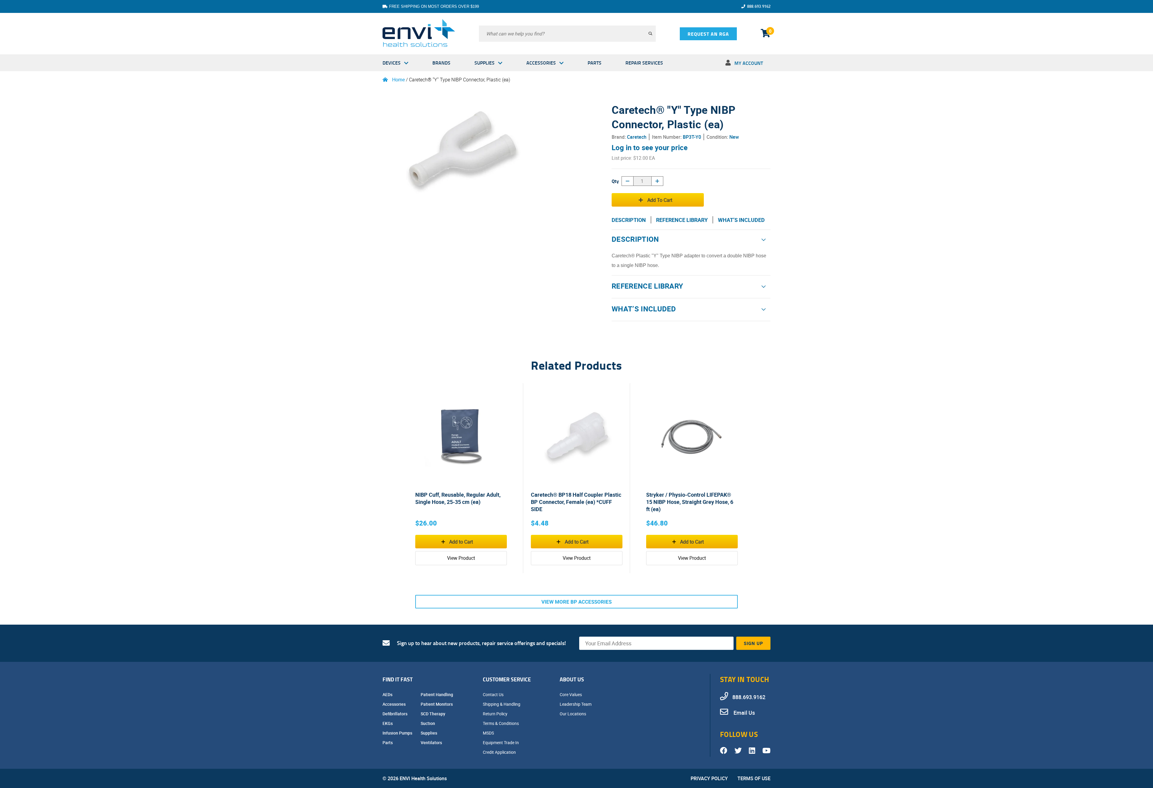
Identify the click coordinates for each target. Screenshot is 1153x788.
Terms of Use (753, 778)
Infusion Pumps (398, 733)
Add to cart (659, 200)
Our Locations (573, 714)
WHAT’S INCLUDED (741, 219)
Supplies (484, 62)
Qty (615, 180)
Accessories (541, 62)
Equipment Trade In (501, 742)
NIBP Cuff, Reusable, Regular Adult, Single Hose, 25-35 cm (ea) (458, 498)
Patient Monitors (437, 704)
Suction (428, 723)
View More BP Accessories (576, 601)
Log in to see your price (650, 147)
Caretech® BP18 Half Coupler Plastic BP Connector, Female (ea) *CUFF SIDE (576, 502)
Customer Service (507, 679)
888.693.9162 (758, 6)
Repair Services (644, 62)
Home (398, 79)
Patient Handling (437, 694)
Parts (594, 62)
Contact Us (493, 694)
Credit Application (500, 752)
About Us (572, 679)
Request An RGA (708, 33)
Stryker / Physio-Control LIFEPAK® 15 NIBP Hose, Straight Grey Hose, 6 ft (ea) (689, 502)
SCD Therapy (433, 714)
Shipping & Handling (502, 704)
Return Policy (495, 714)
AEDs (388, 694)
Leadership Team (576, 704)
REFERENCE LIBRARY (682, 219)
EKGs (388, 723)
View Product (461, 558)
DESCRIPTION (629, 219)
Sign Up (753, 643)
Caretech (636, 137)
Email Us (743, 712)
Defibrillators (395, 714)
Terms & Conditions (501, 723)
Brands (441, 62)
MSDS (489, 733)
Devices (392, 62)
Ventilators (432, 742)
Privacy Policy (709, 778)
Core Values (571, 694)
